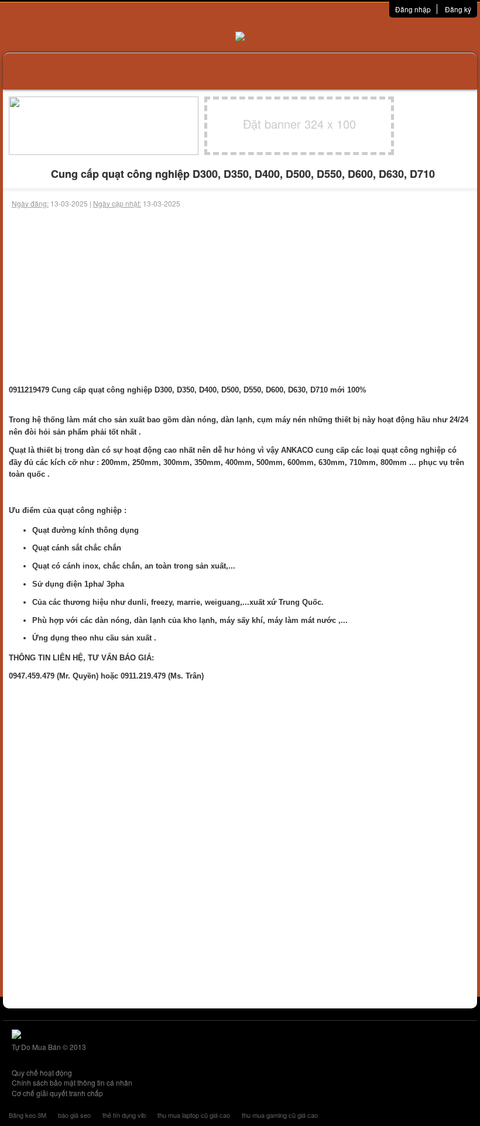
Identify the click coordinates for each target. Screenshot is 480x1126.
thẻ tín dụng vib (124, 1115)
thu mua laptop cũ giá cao (193, 1115)
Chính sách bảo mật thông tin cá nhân (72, 1082)
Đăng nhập (413, 9)
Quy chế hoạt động (42, 1072)
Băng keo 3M (27, 1115)
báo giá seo (74, 1115)
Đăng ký (458, 9)
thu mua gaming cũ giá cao (280, 1115)
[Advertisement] (240, 296)
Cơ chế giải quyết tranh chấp (57, 1093)
